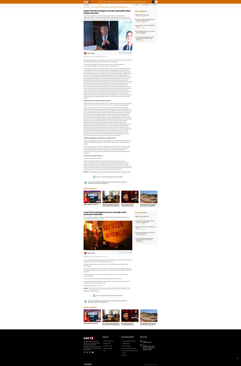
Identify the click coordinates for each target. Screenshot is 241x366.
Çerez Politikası (126, 345)
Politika (109, 1)
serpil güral (86, 290)
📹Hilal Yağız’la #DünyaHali (142, 15)
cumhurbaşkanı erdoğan (108, 172)
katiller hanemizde (126, 288)
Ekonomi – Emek (123, 1)
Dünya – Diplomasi (116, 1)
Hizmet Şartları (126, 343)
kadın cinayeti (103, 288)
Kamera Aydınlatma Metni (129, 341)
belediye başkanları (93, 172)
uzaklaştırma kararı (94, 290)
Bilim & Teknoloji (138, 1)
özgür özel (123, 172)
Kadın (129, 1)
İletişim (124, 355)
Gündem (105, 1)
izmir (98, 288)
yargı (129, 172)
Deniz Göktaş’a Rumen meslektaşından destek (145, 26)
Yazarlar (144, 1)
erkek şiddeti (92, 288)
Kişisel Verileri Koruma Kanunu (130, 350)
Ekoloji (132, 1)
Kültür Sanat (107, 343)
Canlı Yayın (154, 4)
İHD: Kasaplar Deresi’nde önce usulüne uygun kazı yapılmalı (145, 32)
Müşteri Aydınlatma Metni (129, 348)
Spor (105, 350)
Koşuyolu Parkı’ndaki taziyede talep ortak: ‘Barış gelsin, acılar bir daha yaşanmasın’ (144, 38)
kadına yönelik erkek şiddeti (114, 288)
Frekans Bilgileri (146, 4)
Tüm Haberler (136, 4)
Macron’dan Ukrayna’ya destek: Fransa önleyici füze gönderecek (145, 20)
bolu (100, 172)
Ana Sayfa (101, 1)
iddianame (117, 172)
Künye (124, 353)
